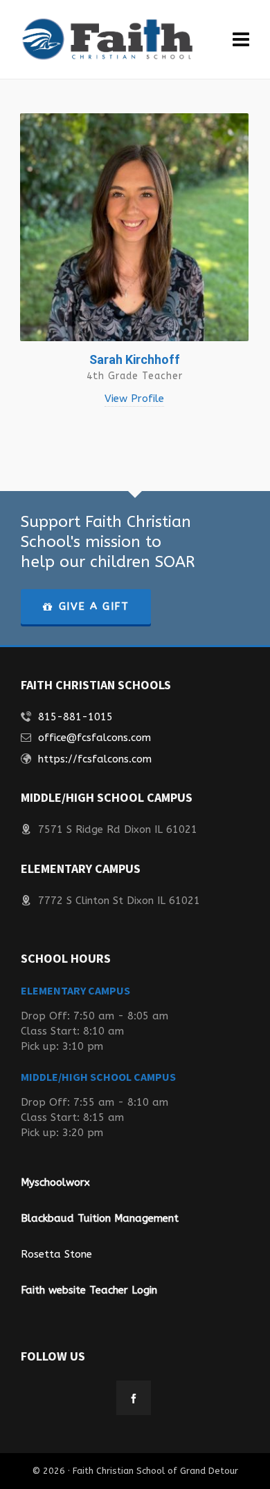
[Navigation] (241, 39)
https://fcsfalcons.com (95, 759)
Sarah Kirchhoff (134, 359)
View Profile (134, 398)
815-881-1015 (75, 717)
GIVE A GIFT (94, 606)
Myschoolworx (55, 1182)
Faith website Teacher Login (89, 1290)
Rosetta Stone (56, 1254)
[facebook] (133, 1398)
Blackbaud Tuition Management (100, 1218)
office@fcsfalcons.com (94, 737)
